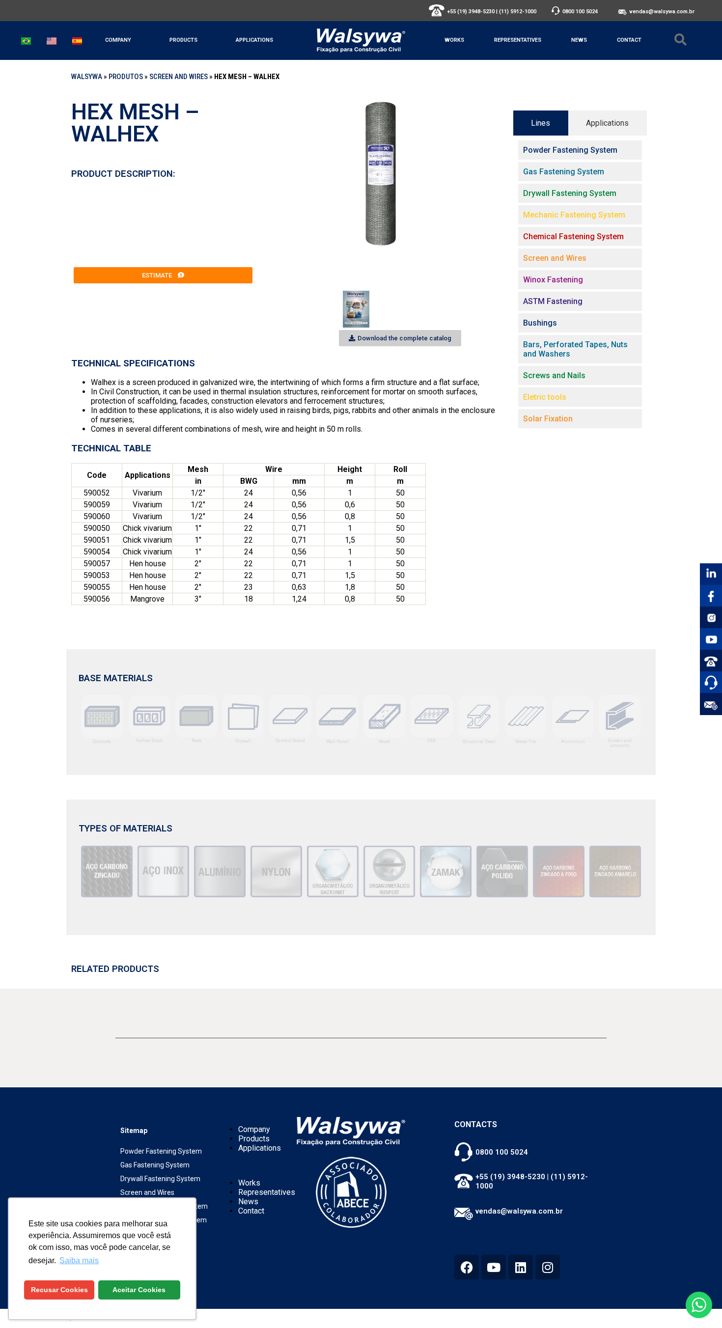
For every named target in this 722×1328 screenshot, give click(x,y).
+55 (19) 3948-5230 (471, 11)
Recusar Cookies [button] (59, 1290)
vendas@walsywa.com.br (661, 11)
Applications (254, 40)
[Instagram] (547, 1267)
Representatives (517, 40)
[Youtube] (493, 1267)
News (579, 40)
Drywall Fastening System (160, 1179)
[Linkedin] (520, 1267)
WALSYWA (86, 76)
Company (118, 40)
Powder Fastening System (161, 1151)
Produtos (126, 76)
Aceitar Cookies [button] (139, 1290)
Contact (629, 40)
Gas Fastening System (155, 1165)
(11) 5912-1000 (517, 11)
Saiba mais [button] (79, 1260)
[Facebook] (466, 1267)
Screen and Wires (178, 76)
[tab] (540, 123)
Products (183, 40)
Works (454, 40)
